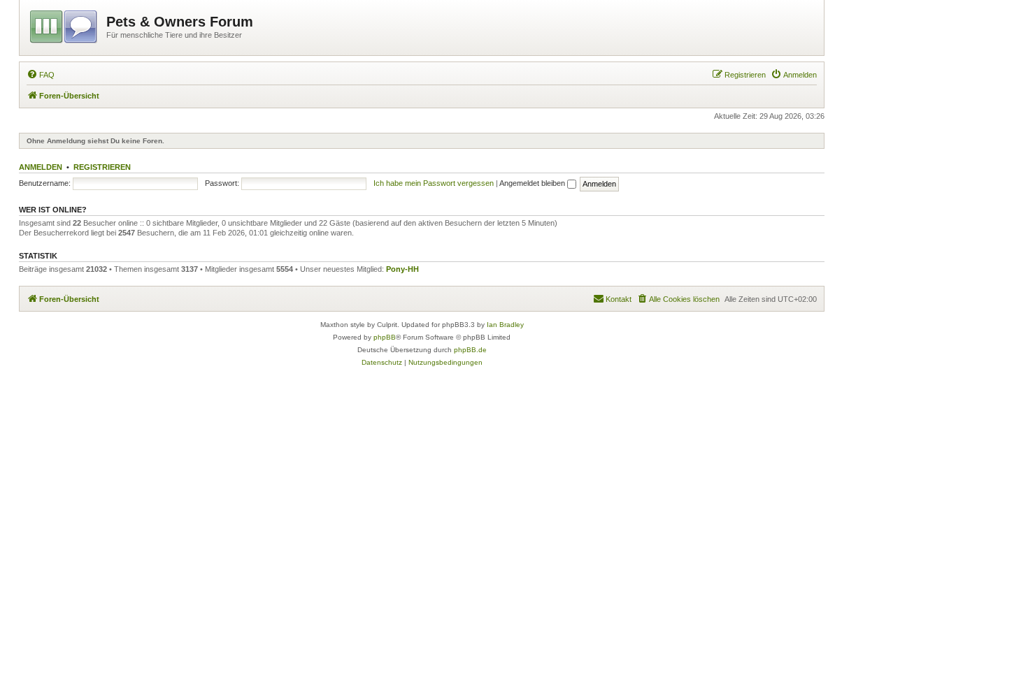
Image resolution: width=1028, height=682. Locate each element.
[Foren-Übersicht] (64, 24)
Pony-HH (402, 269)
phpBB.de (470, 350)
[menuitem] (41, 74)
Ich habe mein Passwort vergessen (433, 183)
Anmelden (40, 167)
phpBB (384, 337)
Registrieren (102, 167)
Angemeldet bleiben (533, 183)
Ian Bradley (505, 324)
